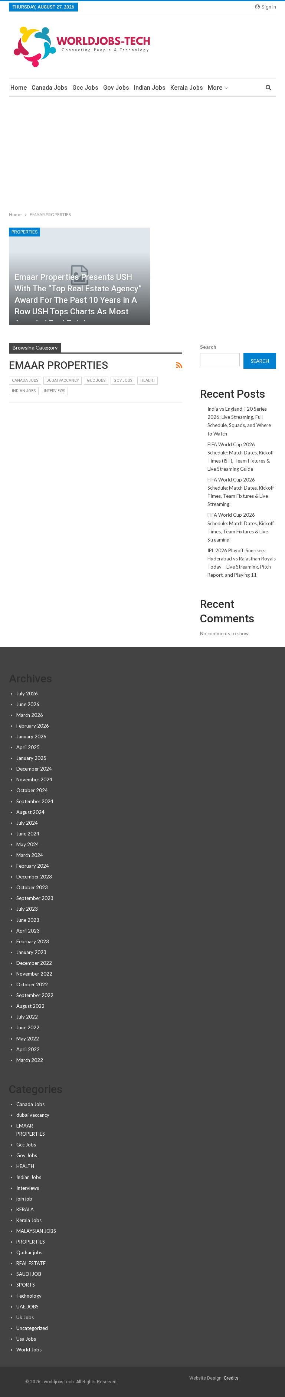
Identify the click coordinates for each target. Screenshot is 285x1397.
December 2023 (34, 877)
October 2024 (32, 790)
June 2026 (27, 704)
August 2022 (30, 1006)
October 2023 (32, 887)
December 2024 (34, 769)
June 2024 (27, 834)
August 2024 (30, 812)
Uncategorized (32, 1328)
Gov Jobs (116, 87)
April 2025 (28, 747)
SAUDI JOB (28, 1274)
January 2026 (31, 736)
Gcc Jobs (85, 87)
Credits (231, 1378)
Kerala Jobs (186, 87)
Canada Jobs (50, 87)
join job (24, 1199)
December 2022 (34, 963)
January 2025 (31, 758)
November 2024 (34, 779)
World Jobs (29, 1350)
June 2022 (27, 1027)
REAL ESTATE (31, 1263)
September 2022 (34, 995)
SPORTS (25, 1285)
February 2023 (32, 941)
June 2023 (27, 920)
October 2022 (32, 984)
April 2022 (28, 1049)
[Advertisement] (142, 152)
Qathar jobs (29, 1252)
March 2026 (29, 715)
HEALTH (147, 380)
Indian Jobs (150, 87)
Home (18, 87)
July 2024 (27, 823)
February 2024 (32, 866)
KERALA (25, 1209)
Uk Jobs (25, 1317)
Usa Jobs (26, 1339)
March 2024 (29, 855)
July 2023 (27, 909)
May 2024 (27, 844)
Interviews (54, 391)
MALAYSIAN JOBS (36, 1231)
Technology (29, 1296)
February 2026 (32, 726)
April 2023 (28, 931)
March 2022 (29, 1060)
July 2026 (27, 693)
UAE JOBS (27, 1307)
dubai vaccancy (62, 380)
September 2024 (34, 801)
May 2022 (27, 1039)
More (215, 87)
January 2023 (31, 952)
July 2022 (27, 1017)
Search (208, 347)
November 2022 (34, 974)
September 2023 (34, 898)
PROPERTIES (24, 232)
